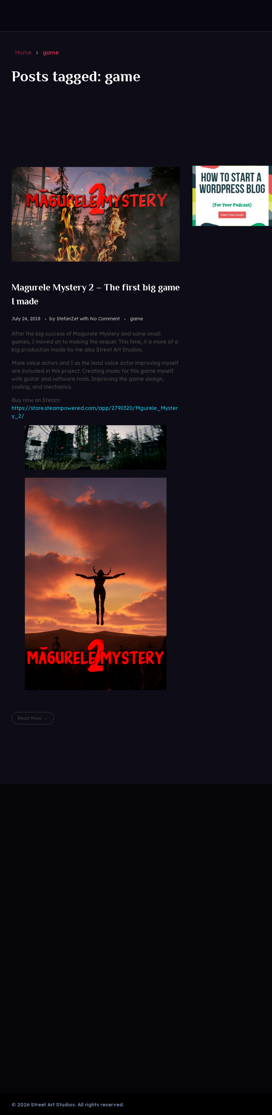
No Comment (105, 319)
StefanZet (68, 319)
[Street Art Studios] (34, 14)
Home (23, 52)
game (136, 319)
